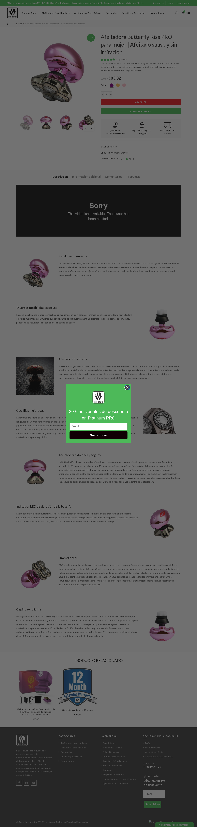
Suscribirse (98, 435)
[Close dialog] (127, 387)
